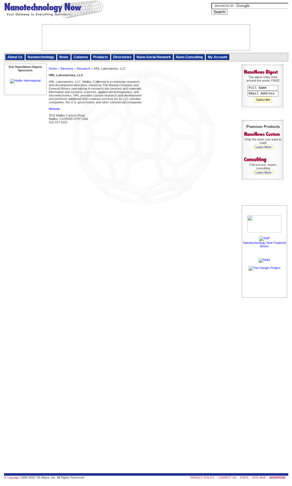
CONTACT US (227, 477)
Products (100, 57)
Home (53, 68)
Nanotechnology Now (54, 10)
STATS (244, 477)
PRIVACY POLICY (202, 477)
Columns (81, 57)
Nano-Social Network (154, 57)
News (63, 57)
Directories (122, 57)
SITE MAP (259, 477)
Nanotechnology (41, 57)
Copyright (13, 477)
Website (54, 109)
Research (83, 68)
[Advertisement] (192, 107)
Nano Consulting (189, 57)
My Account (217, 57)
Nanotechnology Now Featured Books (264, 244)
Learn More (263, 147)
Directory (66, 68)
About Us (15, 57)
